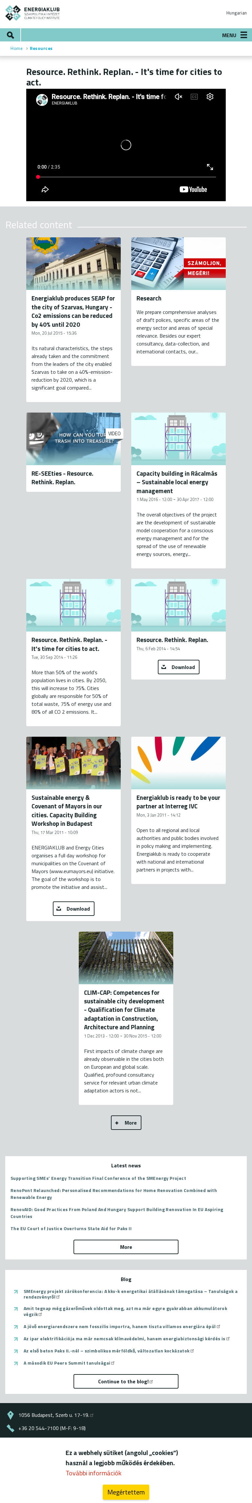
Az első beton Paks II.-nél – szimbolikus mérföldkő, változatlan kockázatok (107, 1351)
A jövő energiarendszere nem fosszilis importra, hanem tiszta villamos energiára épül (120, 1326)
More (131, 1123)
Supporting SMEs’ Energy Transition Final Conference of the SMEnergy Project (98, 1178)
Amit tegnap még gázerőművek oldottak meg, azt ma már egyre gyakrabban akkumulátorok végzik (125, 1311)
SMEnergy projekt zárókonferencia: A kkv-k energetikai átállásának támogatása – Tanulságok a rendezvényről (131, 1294)
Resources (41, 48)
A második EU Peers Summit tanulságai (67, 1363)
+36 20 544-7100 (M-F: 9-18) (52, 1428)
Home (16, 48)
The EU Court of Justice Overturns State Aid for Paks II (71, 1228)
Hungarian (236, 13)
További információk (93, 1473)
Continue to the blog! (123, 1381)
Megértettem (126, 1492)
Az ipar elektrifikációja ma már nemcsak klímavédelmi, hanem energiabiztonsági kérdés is (124, 1339)
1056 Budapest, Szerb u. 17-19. (53, 1415)
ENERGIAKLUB (32, 13)
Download (183, 667)
